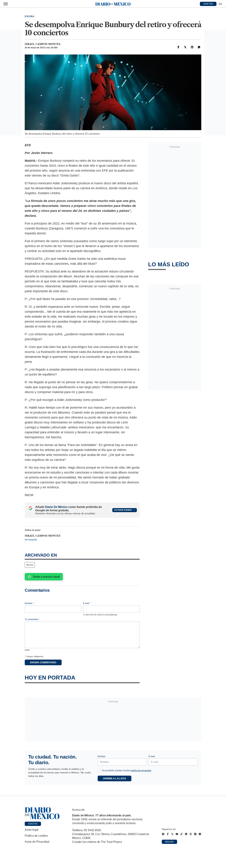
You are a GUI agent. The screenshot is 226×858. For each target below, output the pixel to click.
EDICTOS (208, 4)
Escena (29, 16)
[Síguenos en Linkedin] (186, 834)
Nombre (29, 603)
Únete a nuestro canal (46, 576)
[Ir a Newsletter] (220, 4)
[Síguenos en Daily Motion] (199, 834)
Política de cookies (36, 835)
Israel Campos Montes (42, 44)
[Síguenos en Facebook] (167, 834)
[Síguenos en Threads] (190, 834)
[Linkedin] (192, 47)
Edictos (32, 824)
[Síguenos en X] (172, 834)
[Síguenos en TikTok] (181, 834)
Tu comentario (32, 619)
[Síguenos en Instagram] (163, 834)
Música (29, 565)
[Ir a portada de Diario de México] (42, 813)
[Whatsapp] (199, 47)
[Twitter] (185, 47)
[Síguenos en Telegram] (195, 834)
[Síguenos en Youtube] (177, 834)
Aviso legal (31, 829)
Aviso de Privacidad (37, 841)
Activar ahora (123, 510)
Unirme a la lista (114, 778)
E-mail (87, 603)
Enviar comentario (43, 662)
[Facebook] (178, 47)
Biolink (169, 842)
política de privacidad (141, 770)
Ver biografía (31, 539)
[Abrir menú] (6, 4)
